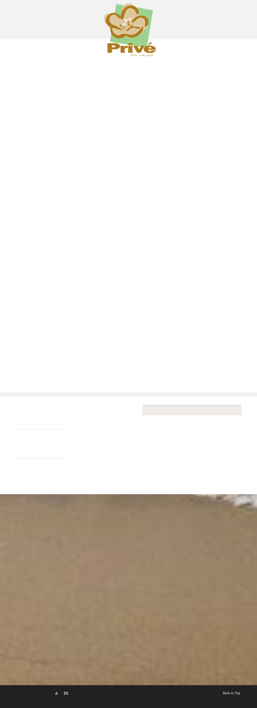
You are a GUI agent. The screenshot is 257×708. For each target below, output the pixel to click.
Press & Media (139, 60)
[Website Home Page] (128, 38)
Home (49, 60)
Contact (206, 60)
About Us (73, 60)
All (19, 446)
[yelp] (66, 692)
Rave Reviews (176, 60)
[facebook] (56, 692)
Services (104, 60)
